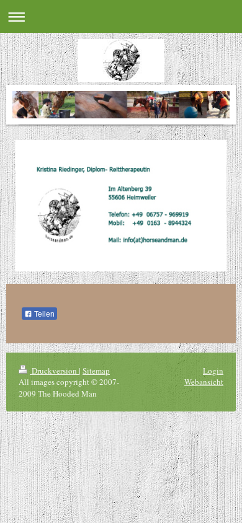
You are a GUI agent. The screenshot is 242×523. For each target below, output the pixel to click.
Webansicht (203, 381)
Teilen (43, 314)
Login (213, 370)
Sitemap (96, 370)
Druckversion (54, 370)
